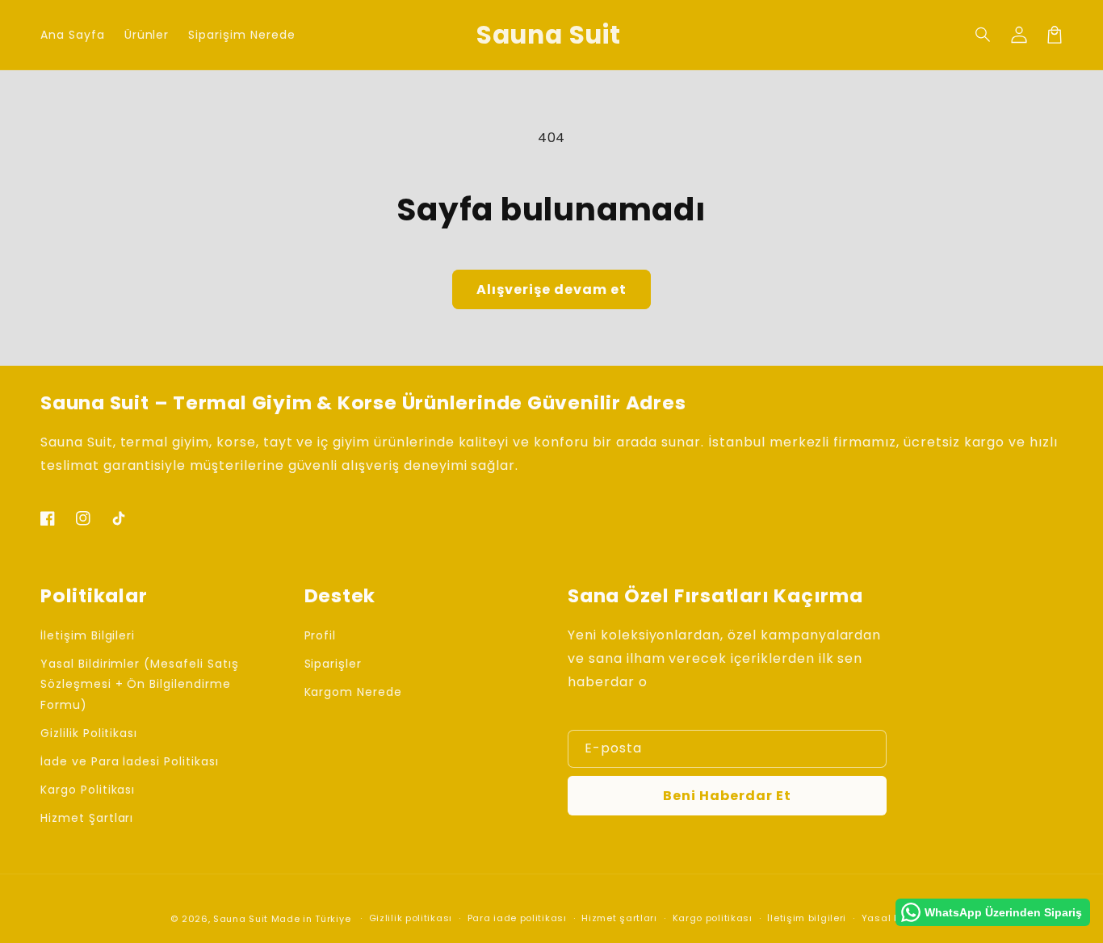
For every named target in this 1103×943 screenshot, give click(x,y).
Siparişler (333, 664)
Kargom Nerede (353, 692)
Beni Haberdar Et (727, 795)
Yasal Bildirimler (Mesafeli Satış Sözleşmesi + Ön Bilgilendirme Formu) (139, 684)
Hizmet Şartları (86, 818)
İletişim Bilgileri (87, 635)
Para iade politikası (517, 918)
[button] (983, 34)
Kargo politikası (713, 918)
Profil (320, 635)
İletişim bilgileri (806, 918)
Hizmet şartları (619, 918)
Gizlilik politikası (410, 918)
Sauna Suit (240, 918)
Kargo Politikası (87, 790)
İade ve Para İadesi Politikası (129, 761)
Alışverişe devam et (551, 289)
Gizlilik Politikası (88, 733)
